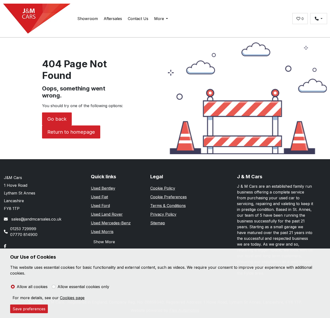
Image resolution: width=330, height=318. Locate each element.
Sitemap (157, 223)
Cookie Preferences (168, 196)
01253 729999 (23, 228)
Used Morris (102, 231)
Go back (56, 119)
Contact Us (138, 18)
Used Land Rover (107, 214)
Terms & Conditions (168, 205)
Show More (104, 241)
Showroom (87, 18)
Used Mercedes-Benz (111, 223)
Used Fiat (99, 196)
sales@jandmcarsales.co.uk (35, 219)
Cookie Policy (162, 188)
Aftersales (113, 18)
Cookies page (72, 297)
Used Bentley (103, 188)
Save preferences (29, 308)
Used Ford (100, 205)
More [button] (159, 18)
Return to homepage (71, 132)
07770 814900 (23, 234)
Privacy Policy (163, 214)
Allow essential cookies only (83, 286)
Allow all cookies (32, 286)
